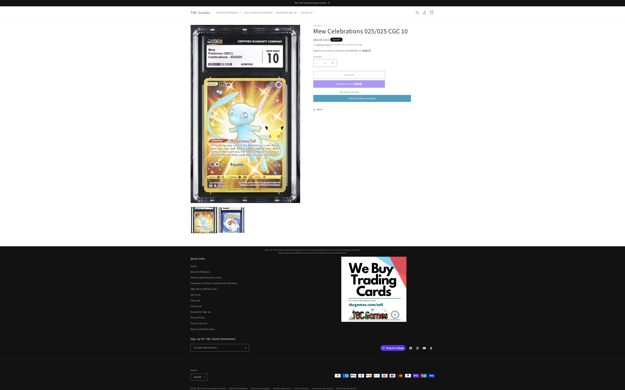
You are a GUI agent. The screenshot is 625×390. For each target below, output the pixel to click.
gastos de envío (324, 44)
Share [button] (320, 109)
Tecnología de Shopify (216, 388)
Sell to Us (195, 294)
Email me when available (362, 98)
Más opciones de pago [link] (349, 92)
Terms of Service (199, 323)
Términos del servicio (282, 388)
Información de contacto (322, 388)
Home (193, 266)
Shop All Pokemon (200, 271)
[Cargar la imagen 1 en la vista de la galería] (204, 220)
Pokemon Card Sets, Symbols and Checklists (213, 283)
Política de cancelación (346, 388)
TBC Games (202, 388)
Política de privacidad (260, 388)
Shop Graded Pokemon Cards (206, 277)
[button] (229, 12)
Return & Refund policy (202, 329)
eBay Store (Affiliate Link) (203, 288)
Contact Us (196, 306)
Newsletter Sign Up (200, 311)
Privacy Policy (197, 317)
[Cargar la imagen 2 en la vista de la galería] (231, 220)
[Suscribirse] (245, 348)
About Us (195, 300)
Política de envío (301, 388)
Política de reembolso (238, 388)
